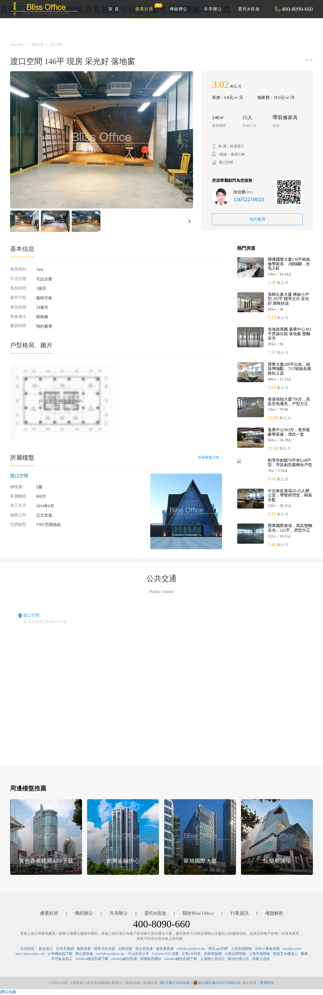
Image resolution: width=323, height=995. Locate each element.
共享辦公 (213, 9)
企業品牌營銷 (235, 954)
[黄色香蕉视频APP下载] (46, 836)
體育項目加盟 (104, 949)
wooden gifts (292, 949)
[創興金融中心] (123, 836)
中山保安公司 (138, 954)
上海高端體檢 (241, 949)
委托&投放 (249, 9)
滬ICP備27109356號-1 (176, 983)
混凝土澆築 (261, 959)
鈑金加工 (46, 949)
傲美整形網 (165, 949)
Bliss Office (17, 44)
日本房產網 (65, 949)
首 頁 (114, 9)
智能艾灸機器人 (285, 954)
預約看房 (257, 219)
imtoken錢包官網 (124, 959)
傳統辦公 (179, 9)
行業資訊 (239, 913)
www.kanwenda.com (30, 954)
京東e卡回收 (191, 954)
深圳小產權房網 (267, 949)
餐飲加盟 (84, 949)
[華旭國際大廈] (200, 836)
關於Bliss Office (198, 913)
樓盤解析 (274, 913)
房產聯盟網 (213, 954)
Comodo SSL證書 (165, 954)
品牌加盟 (125, 949)
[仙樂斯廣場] (277, 836)
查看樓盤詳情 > (210, 457)
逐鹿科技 (267, 983)
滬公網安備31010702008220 (219, 983)
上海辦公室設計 (212, 959)
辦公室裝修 (144, 949)
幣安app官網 (218, 949)
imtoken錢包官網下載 (91, 959)
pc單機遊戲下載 (60, 954)
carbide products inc (191, 949)
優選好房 (144, 9)
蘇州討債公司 (238, 959)
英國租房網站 (150, 959)
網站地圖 (8, 992)
